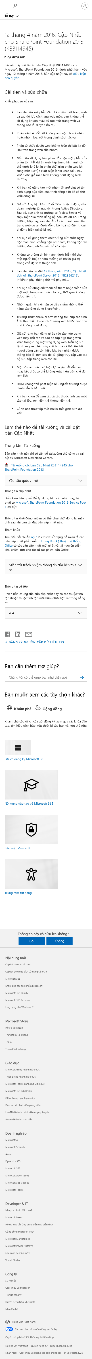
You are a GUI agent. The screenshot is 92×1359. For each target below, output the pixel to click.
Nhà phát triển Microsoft (18, 1210)
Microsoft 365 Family (16, 993)
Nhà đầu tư (11, 1309)
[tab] (20, 709)
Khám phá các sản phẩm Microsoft (23, 985)
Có (31, 941)
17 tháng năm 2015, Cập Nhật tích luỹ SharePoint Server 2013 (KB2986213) (51, 273)
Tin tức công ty (13, 1294)
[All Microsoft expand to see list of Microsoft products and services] (5, 6)
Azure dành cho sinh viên (18, 1119)
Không (59, 941)
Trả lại (8, 1042)
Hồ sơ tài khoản (14, 1027)
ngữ (34, 537)
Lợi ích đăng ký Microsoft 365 (25, 759)
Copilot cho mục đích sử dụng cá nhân (26, 971)
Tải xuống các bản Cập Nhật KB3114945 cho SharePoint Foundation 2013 (39, 467)
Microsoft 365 (12, 978)
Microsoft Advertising (17, 1175)
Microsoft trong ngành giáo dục (22, 1069)
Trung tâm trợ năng (18, 893)
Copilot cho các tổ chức (18, 964)
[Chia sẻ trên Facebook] (8, 633)
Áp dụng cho (16, 56)
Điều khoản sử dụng (61, 1345)
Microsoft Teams (14, 1189)
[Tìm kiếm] (81, 677)
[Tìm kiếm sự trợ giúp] (15, 5)
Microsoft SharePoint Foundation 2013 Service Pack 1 (45, 504)
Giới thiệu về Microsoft (17, 1287)
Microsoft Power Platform (19, 1245)
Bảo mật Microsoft (17, 848)
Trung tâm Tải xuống (16, 1034)
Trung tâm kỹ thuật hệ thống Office (43, 543)
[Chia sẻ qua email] (26, 633)
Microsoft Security (15, 1147)
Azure (8, 1154)
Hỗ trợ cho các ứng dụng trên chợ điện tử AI (29, 1224)
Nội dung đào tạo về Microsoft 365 (29, 803)
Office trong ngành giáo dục (20, 1098)
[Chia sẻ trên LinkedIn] (16, 633)
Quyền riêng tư (39, 1345)
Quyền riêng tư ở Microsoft (20, 1302)
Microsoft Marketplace (17, 1238)
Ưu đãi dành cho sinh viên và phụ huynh (27, 1112)
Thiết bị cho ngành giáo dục (20, 1076)
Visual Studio (12, 1260)
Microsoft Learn (13, 1217)
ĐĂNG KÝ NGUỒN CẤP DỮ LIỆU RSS (36, 642)
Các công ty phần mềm (17, 1253)
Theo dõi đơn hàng (15, 1049)
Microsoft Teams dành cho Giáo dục (24, 1083)
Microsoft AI (12, 1139)
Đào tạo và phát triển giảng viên (22, 1105)
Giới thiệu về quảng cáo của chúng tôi (40, 1352)
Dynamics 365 (13, 1161)
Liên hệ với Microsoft (16, 1345)
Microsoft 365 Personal (17, 1000)
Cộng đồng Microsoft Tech (19, 1231)
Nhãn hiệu (11, 1352)
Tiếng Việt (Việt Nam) (24, 1321)
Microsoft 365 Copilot (17, 1182)
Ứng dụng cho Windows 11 (20, 1007)
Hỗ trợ (9, 16)
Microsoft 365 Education (18, 1090)
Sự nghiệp (10, 1280)
